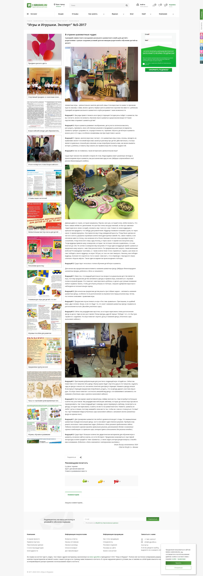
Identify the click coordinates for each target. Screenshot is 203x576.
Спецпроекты (108, 542)
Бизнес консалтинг (110, 551)
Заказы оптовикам (71, 542)
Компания (31, 534)
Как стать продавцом (111, 539)
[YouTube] (201, 34)
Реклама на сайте (109, 548)
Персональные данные (35, 545)
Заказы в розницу (71, 545)
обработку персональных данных (106, 523)
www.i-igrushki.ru (95, 557)
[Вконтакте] (201, 44)
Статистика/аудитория (35, 548)
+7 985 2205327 (150, 539)
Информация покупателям (76, 534)
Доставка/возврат (71, 551)
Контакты (144, 545)
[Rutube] (201, 37)
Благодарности (32, 551)
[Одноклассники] (201, 41)
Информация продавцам (113, 534)
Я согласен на (102, 523)
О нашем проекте (33, 539)
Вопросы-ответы (71, 539)
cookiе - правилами (178, 559)
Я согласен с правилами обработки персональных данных (158, 64)
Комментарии (73, 495)
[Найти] (126, 5)
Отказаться (178, 568)
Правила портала (33, 542)
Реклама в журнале (110, 545)
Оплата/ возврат (71, 548)
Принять (178, 563)
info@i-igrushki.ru (150, 542)
